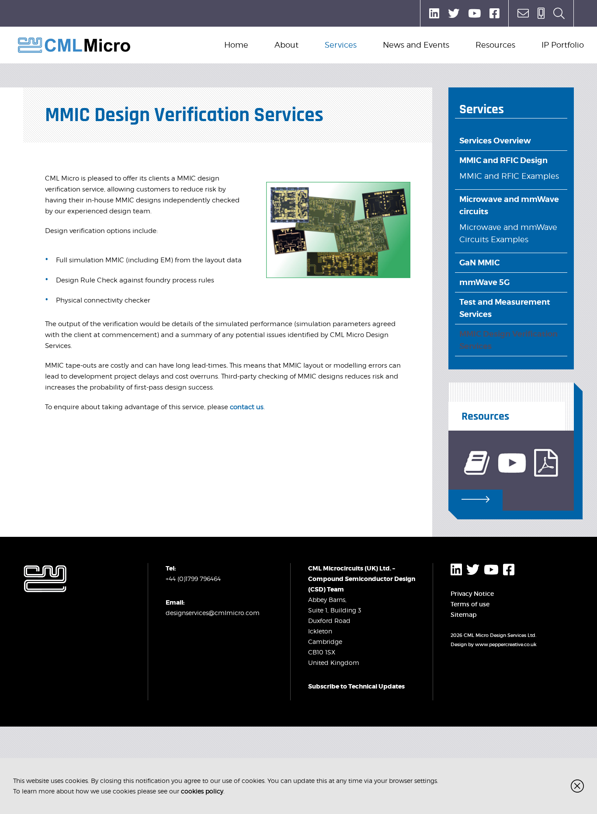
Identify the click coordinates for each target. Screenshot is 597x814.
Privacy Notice (472, 594)
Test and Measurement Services (504, 308)
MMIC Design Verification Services (508, 340)
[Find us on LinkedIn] (434, 13)
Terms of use (470, 604)
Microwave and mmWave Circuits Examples (508, 233)
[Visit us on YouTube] (474, 13)
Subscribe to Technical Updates (356, 686)
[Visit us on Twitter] (453, 13)
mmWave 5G (484, 282)
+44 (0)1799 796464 (193, 578)
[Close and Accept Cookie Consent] (577, 786)
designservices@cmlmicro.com (213, 612)
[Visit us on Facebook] (494, 13)
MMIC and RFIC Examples (509, 176)
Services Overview (495, 141)
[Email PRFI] (523, 13)
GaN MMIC (479, 262)
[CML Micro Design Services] (74, 45)
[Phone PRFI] (541, 13)
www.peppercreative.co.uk (506, 644)
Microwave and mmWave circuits (509, 205)
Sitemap (464, 615)
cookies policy (202, 791)
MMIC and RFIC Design (503, 160)
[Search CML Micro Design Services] (559, 13)
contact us (247, 407)
